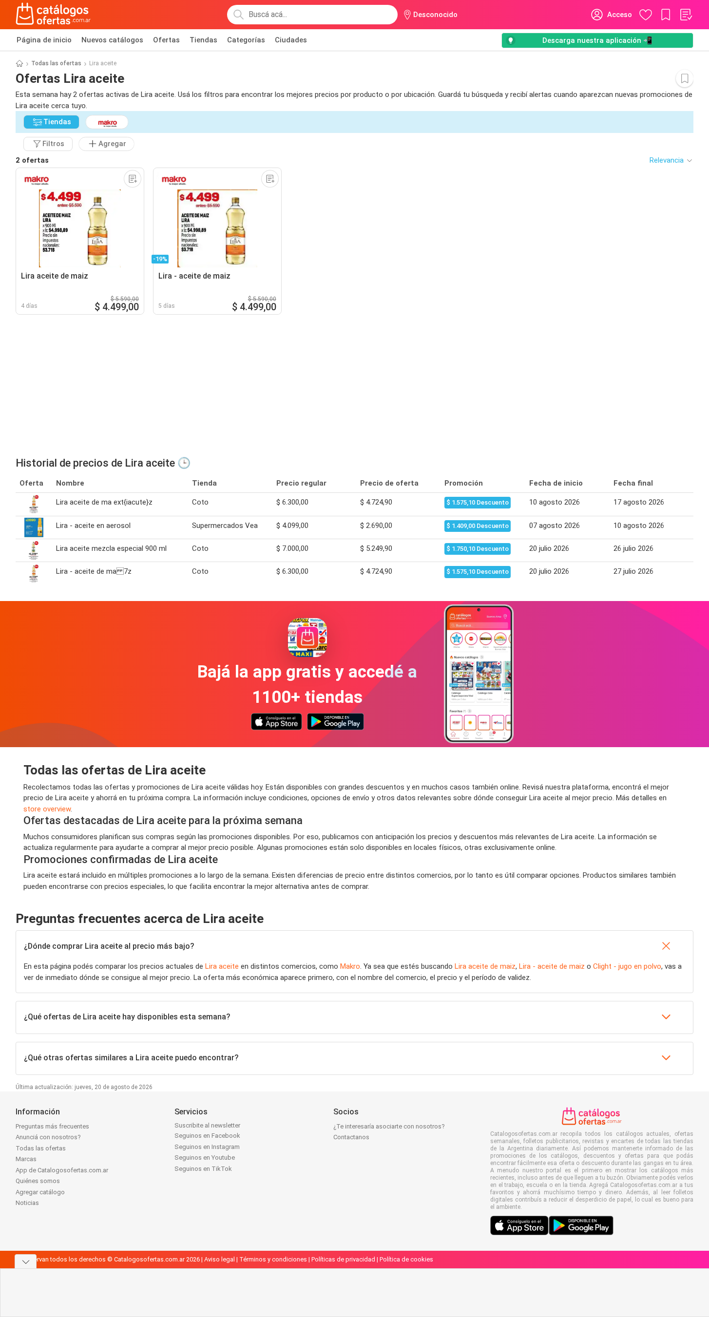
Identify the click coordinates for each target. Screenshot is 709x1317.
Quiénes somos (38, 1181)
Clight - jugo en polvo (627, 966)
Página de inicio (44, 40)
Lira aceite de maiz (485, 966)
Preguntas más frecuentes (52, 1126)
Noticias (27, 1202)
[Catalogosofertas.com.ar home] (53, 14)
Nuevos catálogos (112, 40)
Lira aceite (222, 966)
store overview (47, 809)
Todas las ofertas (56, 63)
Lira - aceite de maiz (552, 966)
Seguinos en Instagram (207, 1146)
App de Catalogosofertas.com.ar (62, 1170)
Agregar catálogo (40, 1192)
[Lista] (685, 14)
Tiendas (203, 40)
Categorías (246, 40)
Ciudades (291, 40)
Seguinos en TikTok (203, 1168)
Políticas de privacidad (343, 1259)
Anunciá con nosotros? (48, 1137)
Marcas (26, 1159)
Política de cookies (406, 1259)
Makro (350, 966)
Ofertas (166, 40)
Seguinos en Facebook (207, 1135)
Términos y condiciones (273, 1259)
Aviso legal (219, 1259)
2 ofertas (32, 160)
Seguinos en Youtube (204, 1157)
